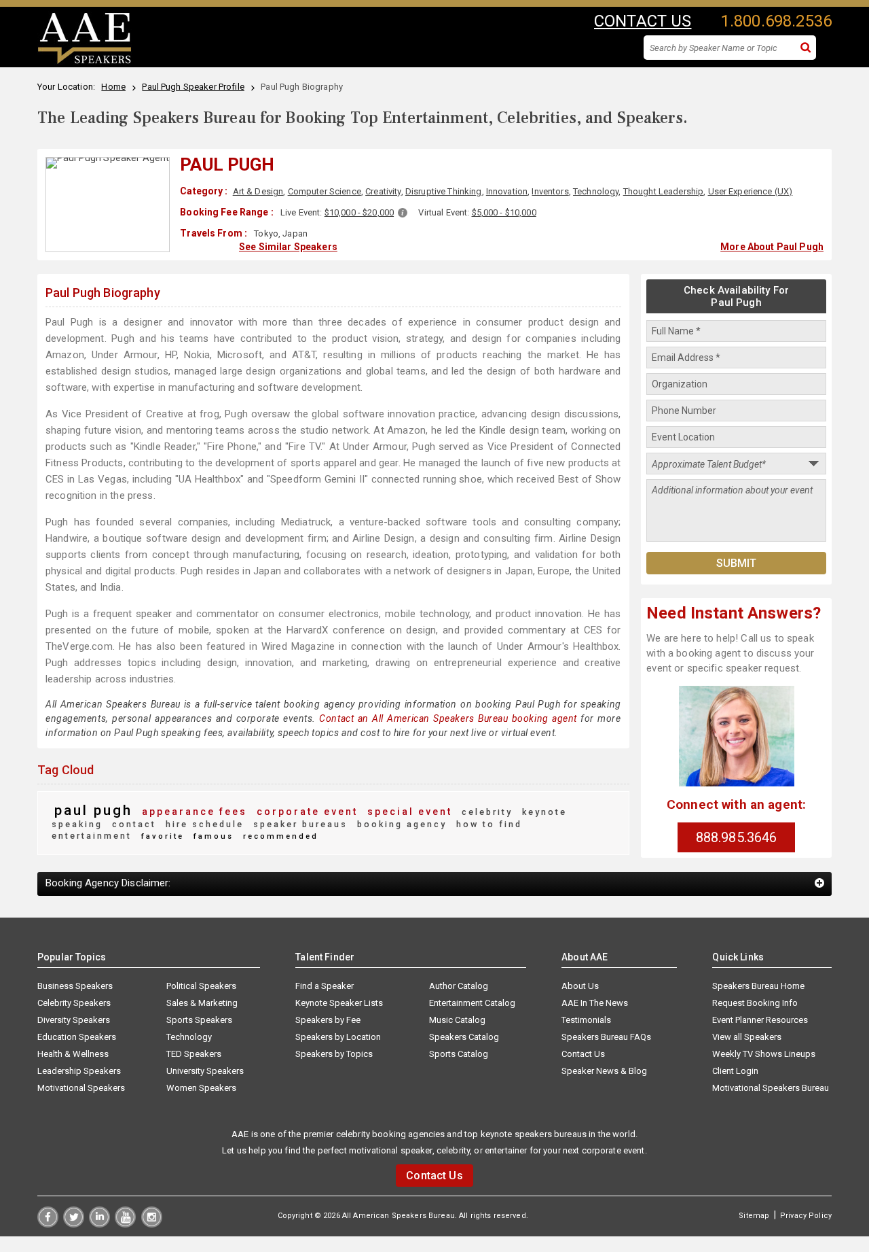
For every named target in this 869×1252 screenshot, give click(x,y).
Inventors (550, 191)
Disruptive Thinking (443, 191)
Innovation (507, 191)
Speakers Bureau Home (758, 986)
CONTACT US (642, 21)
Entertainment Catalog (472, 1003)
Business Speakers (75, 986)
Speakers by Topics (334, 1054)
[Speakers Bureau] (84, 61)
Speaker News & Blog (604, 1071)
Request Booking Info (755, 1003)
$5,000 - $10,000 (504, 212)
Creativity (383, 191)
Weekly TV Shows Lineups (763, 1054)
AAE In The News (594, 1003)
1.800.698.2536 (776, 21)
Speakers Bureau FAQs (606, 1037)
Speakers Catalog (464, 1037)
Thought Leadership (663, 191)
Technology (595, 191)
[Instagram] (151, 1224)
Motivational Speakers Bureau (770, 1088)
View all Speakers (746, 1037)
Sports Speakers (199, 1020)
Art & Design (258, 191)
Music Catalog (457, 1020)
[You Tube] (125, 1224)
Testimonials (586, 1020)
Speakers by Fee (327, 1020)
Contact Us (583, 1054)
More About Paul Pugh (772, 246)
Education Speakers (76, 1037)
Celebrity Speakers (74, 1003)
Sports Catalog (458, 1054)
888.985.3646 (736, 837)
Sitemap (754, 1215)
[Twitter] (73, 1224)
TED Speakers (193, 1054)
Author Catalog (458, 986)
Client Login (735, 1071)
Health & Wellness (73, 1054)
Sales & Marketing (202, 1003)
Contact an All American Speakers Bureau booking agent (448, 718)
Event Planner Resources (760, 1020)
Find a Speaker (324, 986)
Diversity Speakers (73, 1020)
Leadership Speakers (79, 1071)
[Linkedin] (99, 1224)
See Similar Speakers (288, 246)
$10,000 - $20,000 (359, 212)
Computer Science (324, 191)
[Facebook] (47, 1224)
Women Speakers (201, 1088)
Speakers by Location (338, 1037)
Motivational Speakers (81, 1088)
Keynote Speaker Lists (339, 1003)
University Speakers (205, 1071)
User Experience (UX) (750, 191)
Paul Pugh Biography (102, 292)
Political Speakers (201, 986)
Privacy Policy (806, 1215)
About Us (580, 986)
